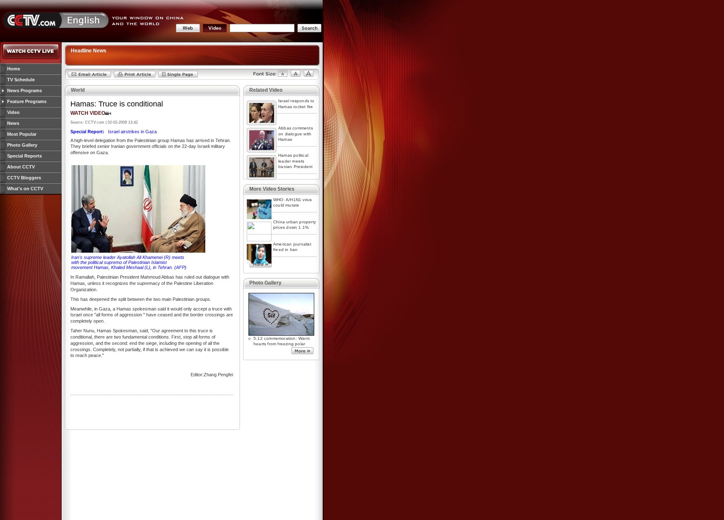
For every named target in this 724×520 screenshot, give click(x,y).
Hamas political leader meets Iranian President (295, 161)
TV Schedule (21, 79)
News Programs (24, 90)
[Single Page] (178, 76)
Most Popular (21, 134)
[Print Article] (135, 76)
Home (13, 68)
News (13, 123)
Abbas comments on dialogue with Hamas (295, 134)
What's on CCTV (25, 188)
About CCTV (21, 166)
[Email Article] (89, 76)
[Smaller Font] (266, 76)
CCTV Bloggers (24, 177)
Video (13, 112)
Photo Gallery (22, 144)
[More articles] (260, 265)
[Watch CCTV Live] (31, 58)
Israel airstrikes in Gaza (113, 131)
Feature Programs (27, 101)
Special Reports (24, 155)
